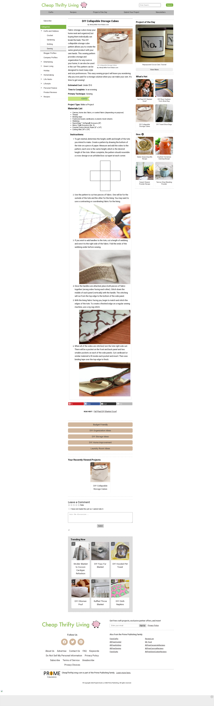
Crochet (50, 35)
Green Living (48, 66)
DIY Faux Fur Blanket (100, 565)
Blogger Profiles (50, 53)
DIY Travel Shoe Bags (164, 124)
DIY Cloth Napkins (120, 603)
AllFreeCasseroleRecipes (155, 645)
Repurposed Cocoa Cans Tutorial (154, 65)
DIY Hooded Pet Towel (120, 565)
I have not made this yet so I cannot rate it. (87, 509)
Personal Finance (50, 88)
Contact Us (74, 651)
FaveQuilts (114, 652)
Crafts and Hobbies (51, 31)
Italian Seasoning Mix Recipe (144, 158)
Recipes (47, 97)
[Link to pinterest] (81, 642)
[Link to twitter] (72, 642)
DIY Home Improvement (100, 442)
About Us (49, 651)
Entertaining (48, 62)
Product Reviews (50, 92)
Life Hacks (48, 79)
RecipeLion (149, 639)
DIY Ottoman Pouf (80, 603)
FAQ (85, 651)
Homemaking (49, 75)
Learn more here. (123, 673)
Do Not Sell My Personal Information (64, 655)
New (138, 134)
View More (154, 70)
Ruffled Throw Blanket (100, 603)
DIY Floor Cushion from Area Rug (164, 100)
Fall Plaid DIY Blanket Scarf (105, 411)
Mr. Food (148, 642)
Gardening (51, 40)
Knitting (50, 44)
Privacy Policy (92, 655)
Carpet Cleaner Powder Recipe (144, 183)
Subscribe (47, 21)
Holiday (46, 71)
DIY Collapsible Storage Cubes (100, 487)
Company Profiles (51, 57)
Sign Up (142, 625)
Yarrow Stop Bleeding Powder (164, 183)
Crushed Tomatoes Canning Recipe (164, 158)
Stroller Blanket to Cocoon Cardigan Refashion (81, 569)
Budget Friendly (100, 424)
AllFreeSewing (115, 648)
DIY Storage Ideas (100, 436)
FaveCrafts (114, 639)
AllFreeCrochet (115, 642)
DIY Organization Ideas (100, 430)
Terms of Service (71, 660)
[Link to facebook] (64, 642)
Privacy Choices (72, 664)
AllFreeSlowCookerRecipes (156, 652)
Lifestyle (47, 84)
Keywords (94, 651)
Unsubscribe (88, 660)
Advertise (61, 651)
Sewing (50, 49)
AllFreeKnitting (115, 645)
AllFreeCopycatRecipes (154, 648)
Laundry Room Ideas (100, 448)
